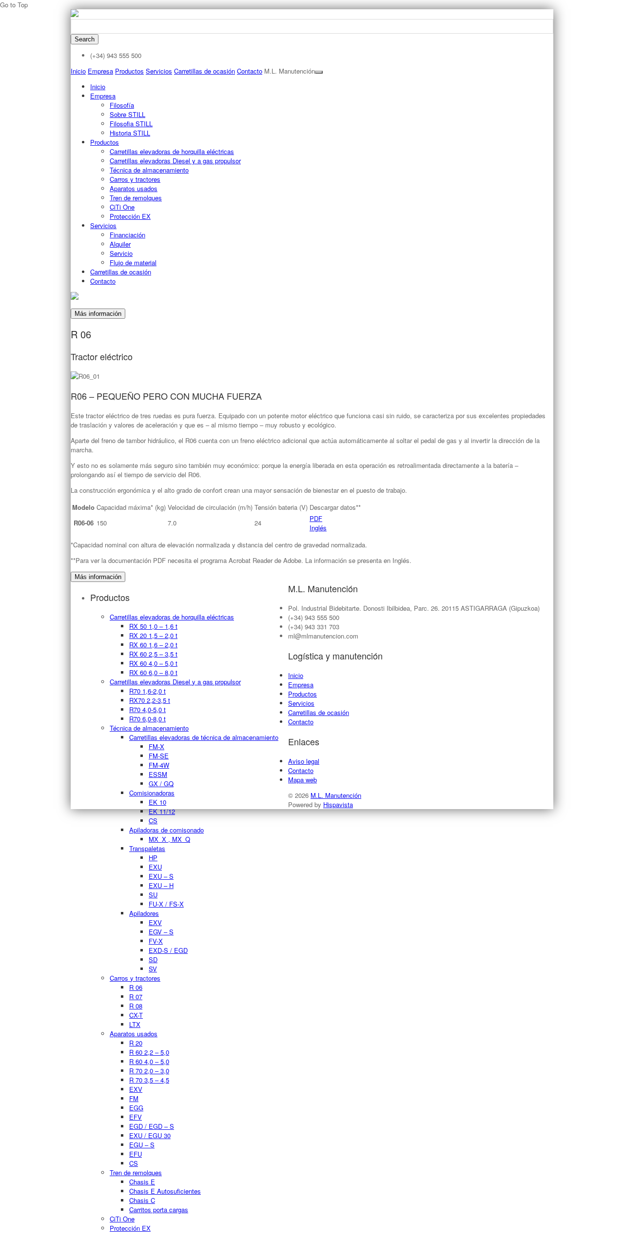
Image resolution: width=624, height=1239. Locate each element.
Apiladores (144, 913)
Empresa (100, 71)
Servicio (121, 253)
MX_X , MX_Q (169, 839)
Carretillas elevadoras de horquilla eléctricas (172, 151)
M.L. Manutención (336, 795)
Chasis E (142, 1181)
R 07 (135, 996)
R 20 (135, 1042)
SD (153, 959)
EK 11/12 (162, 811)
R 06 (135, 987)
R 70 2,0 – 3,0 (149, 1070)
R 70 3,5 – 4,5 (149, 1079)
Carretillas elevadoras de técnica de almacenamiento (203, 737)
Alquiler (120, 244)
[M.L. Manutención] (74, 14)
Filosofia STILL (131, 123)
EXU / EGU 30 (150, 1135)
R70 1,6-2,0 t (147, 691)
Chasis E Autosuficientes (165, 1191)
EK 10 (157, 802)
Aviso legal (303, 761)
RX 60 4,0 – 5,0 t (153, 663)
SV (153, 968)
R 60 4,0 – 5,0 (149, 1061)
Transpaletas (147, 848)
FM (133, 1098)
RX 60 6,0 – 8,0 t (153, 672)
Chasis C (142, 1200)
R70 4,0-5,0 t (147, 709)
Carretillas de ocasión (204, 71)
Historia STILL (130, 132)
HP (153, 857)
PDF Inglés (318, 523)
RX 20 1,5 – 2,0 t (153, 635)
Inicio (78, 71)
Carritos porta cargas (158, 1209)
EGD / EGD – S (151, 1126)
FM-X (156, 746)
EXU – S (161, 876)
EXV (155, 922)
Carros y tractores (135, 179)
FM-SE (159, 755)
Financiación (127, 234)
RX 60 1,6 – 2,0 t (153, 644)
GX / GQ (161, 783)
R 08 (135, 1005)
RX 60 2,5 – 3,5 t (153, 653)
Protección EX (130, 216)
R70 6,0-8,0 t (147, 718)
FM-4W (159, 765)
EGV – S (161, 931)
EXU (155, 866)
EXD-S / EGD (168, 950)
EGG (136, 1107)
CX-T (136, 1015)
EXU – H (161, 885)
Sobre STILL (127, 114)
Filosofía (122, 105)
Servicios (159, 71)
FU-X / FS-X (166, 904)
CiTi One (122, 207)
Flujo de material (133, 262)
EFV (135, 1117)
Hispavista (338, 804)
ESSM (158, 774)
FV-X (156, 941)
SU (153, 894)
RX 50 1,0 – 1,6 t (153, 626)
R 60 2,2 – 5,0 (149, 1052)
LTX (134, 1024)
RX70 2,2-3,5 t (149, 700)
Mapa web (302, 779)
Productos (129, 71)
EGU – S (142, 1144)
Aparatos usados (133, 188)
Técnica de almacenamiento (149, 169)
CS (153, 820)
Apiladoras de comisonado (166, 829)
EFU (135, 1154)
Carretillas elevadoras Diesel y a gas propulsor (175, 160)
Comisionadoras (152, 792)
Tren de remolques (136, 197)
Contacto (249, 71)
